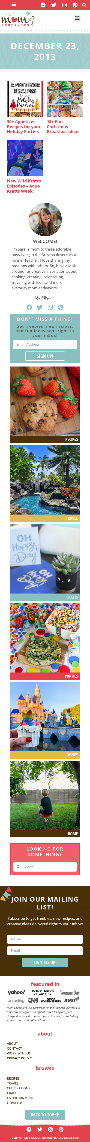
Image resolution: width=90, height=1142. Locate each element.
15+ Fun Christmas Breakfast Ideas (63, 126)
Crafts (72, 597)
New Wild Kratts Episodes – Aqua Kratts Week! (24, 186)
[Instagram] (64, 5)
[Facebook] (43, 5)
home (73, 833)
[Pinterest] (75, 5)
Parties (71, 676)
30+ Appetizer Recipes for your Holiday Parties (24, 126)
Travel (72, 518)
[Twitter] (54, 5)
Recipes (71, 439)
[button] (14, 4)
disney (72, 754)
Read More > (45, 297)
